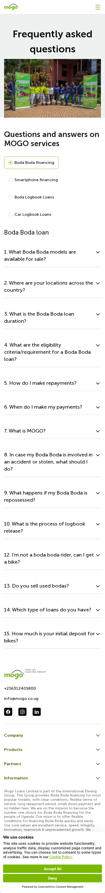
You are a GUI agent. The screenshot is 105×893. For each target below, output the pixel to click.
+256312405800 (20, 688)
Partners (12, 763)
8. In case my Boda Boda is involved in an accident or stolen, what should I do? (48, 462)
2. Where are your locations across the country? (48, 286)
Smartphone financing (36, 179)
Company (13, 735)
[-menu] (98, 7)
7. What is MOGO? (25, 431)
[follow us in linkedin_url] (37, 712)
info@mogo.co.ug (21, 698)
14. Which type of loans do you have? (47, 610)
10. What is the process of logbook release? (44, 527)
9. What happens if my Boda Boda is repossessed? (45, 496)
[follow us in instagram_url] (22, 712)
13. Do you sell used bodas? (36, 586)
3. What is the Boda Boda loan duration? (39, 317)
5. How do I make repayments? (40, 383)
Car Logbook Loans (33, 214)
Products (13, 749)
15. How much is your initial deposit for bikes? (49, 637)
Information (16, 778)
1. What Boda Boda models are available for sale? (40, 255)
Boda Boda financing (34, 162)
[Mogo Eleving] (52, 674)
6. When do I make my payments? (43, 407)
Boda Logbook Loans (34, 197)
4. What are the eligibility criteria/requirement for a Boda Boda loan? (47, 352)
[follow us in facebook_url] (8, 712)
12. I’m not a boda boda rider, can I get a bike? (49, 558)
